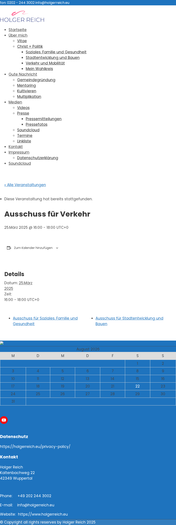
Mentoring (26, 85)
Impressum (19, 152)
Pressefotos (36, 124)
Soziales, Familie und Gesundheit (56, 52)
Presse (23, 113)
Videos (23, 107)
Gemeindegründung (36, 79)
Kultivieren (26, 91)
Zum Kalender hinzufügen (33, 248)
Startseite (18, 29)
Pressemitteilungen (44, 118)
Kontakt (16, 146)
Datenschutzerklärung (37, 157)
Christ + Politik (30, 46)
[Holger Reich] (22, 20)
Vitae (22, 40)
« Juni (86, 408)
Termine (24, 135)
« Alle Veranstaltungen (25, 184)
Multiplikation (29, 96)
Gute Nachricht (23, 74)
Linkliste (24, 141)
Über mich (18, 35)
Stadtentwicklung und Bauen (53, 57)
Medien (15, 102)
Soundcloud (28, 130)
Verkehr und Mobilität (45, 63)
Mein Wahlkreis (39, 68)
